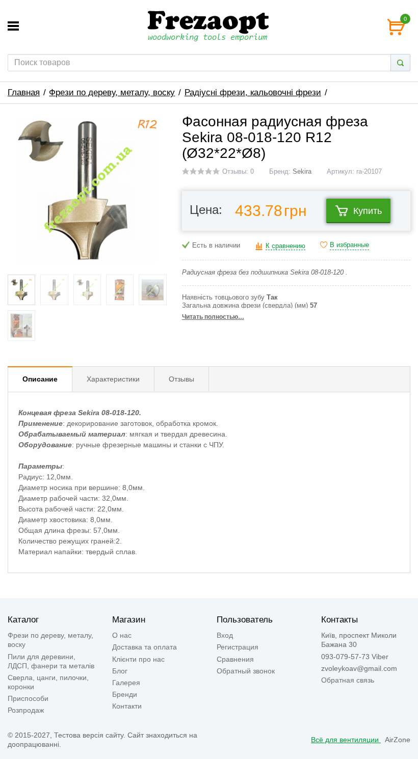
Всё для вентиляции (346, 740)
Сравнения (235, 659)
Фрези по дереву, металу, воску (112, 92)
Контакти (127, 706)
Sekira (302, 171)
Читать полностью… (213, 316)
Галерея (126, 683)
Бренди (124, 694)
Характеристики (113, 379)
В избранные (349, 245)
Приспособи (28, 698)
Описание (40, 379)
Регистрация (237, 647)
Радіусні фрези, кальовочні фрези (253, 92)
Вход (225, 635)
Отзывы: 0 (238, 171)
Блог (119, 671)
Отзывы (181, 379)
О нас (122, 635)
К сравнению (285, 246)
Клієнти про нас (138, 659)
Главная (24, 92)
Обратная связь (347, 680)
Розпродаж (26, 710)
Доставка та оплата (144, 647)
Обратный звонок (246, 671)
